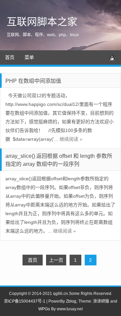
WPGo (44, 309)
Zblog (71, 301)
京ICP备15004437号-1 (24, 301)
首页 (9, 57)
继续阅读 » (70, 139)
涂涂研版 (101, 301)
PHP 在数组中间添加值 (33, 81)
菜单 (29, 57)
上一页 (56, 260)
